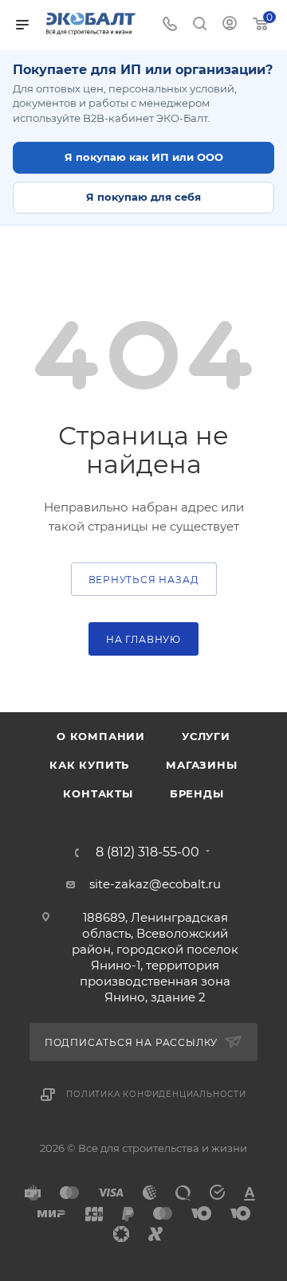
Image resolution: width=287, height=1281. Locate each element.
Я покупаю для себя (143, 196)
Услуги (206, 736)
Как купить (89, 764)
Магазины (201, 764)
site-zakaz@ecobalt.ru (155, 883)
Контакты (97, 793)
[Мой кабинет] (229, 25)
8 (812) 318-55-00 (147, 852)
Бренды (197, 793)
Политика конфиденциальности (156, 1094)
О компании (101, 736)
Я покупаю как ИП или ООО (144, 157)
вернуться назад (143, 580)
